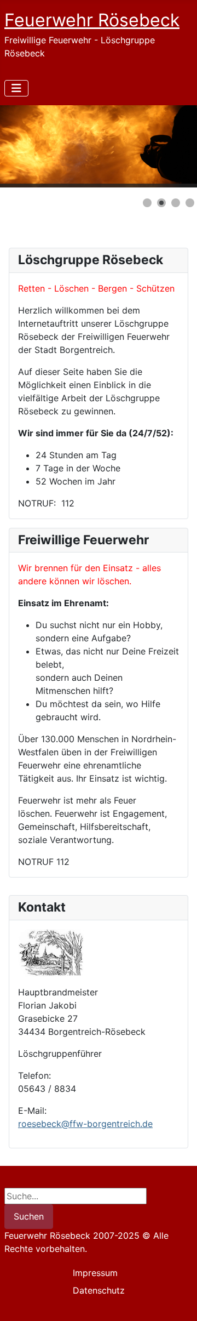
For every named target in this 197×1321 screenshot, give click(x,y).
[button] (164, 146)
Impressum (95, 1272)
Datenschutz (99, 1290)
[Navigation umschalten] (16, 88)
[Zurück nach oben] (177, 1300)
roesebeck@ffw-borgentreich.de (85, 1123)
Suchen (29, 1216)
